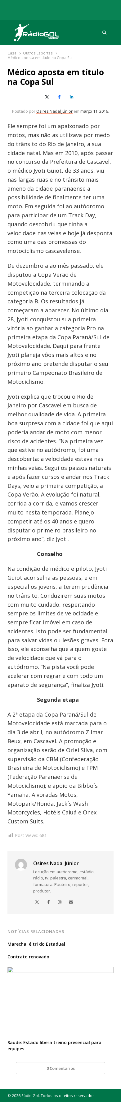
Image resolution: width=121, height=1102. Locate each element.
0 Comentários (61, 1068)
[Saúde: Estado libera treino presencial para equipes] (60, 970)
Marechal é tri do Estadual (36, 944)
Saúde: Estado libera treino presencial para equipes (54, 1045)
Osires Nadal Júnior (54, 111)
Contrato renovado (28, 957)
